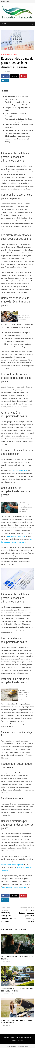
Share (6, 76)
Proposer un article (23, 1046)
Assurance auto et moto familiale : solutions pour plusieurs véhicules (17, 989)
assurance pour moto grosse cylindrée (15, 887)
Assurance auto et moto (9, 54)
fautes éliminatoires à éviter (16, 536)
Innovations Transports (23, 1037)
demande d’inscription (19, 471)
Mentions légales (17, 1041)
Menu (6, 24)
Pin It (24, 76)
